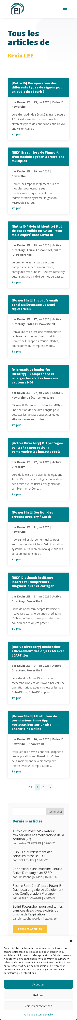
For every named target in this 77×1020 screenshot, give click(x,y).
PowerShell (19, 106)
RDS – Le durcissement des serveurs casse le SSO (32, 854)
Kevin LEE (23, 102)
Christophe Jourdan (30, 877)
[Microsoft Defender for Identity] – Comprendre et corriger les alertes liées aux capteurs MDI (35, 376)
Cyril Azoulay (26, 860)
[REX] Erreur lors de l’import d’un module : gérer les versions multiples (38, 156)
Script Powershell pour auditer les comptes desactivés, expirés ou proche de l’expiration (38, 910)
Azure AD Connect (39, 250)
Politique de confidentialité (38, 1014)
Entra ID (58, 102)
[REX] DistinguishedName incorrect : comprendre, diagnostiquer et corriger (33, 581)
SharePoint (36, 744)
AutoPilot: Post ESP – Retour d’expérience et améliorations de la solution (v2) (38, 835)
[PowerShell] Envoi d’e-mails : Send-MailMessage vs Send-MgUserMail (36, 304)
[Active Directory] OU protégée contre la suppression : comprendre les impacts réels (37, 447)
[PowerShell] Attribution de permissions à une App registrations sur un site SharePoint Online (34, 722)
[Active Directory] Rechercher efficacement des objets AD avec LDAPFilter (38, 651)
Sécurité (35, 397)
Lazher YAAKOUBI (29, 843)
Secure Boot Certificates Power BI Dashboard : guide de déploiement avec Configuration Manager (38, 889)
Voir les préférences (38, 1006)
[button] (71, 941)
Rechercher (55, 811)
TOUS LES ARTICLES (30, 929)
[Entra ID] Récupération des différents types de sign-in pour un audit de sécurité (38, 87)
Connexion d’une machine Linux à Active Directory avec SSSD (37, 871)
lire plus (16, 134)
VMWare (48, 397)
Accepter (38, 984)
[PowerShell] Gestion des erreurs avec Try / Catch (32, 514)
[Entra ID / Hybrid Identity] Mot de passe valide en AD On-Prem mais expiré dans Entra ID (37, 230)
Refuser (38, 995)
